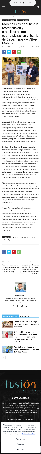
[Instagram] (18, 306)
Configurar (20, 449)
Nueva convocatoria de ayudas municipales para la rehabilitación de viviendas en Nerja (10, 268)
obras (33, 237)
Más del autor (24, 316)
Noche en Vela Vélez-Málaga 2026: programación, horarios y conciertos (26, 324)
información (12, 20)
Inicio (3, 17)
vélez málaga (7, 240)
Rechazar (20, 444)
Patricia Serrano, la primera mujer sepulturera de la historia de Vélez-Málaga (26, 349)
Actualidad (10, 17)
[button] (38, 7)
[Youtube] (27, 306)
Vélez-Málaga (25, 20)
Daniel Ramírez (9, 47)
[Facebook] (14, 306)
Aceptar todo (20, 439)
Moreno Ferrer (25, 237)
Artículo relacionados (10, 316)
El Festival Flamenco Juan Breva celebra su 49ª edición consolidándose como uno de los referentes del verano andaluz (25, 337)
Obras (18, 20)
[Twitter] (22, 306)
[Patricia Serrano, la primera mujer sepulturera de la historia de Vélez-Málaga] (7, 349)
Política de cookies (28, 434)
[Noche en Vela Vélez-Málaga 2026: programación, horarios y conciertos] (7, 324)
